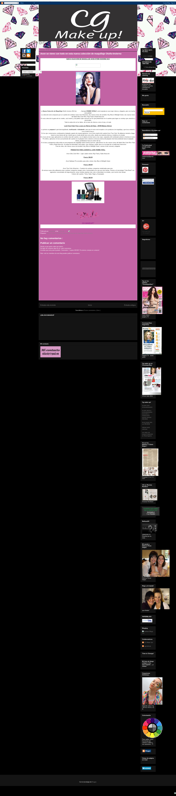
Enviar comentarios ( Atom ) (92, 310)
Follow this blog (148, 182)
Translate (29, 76)
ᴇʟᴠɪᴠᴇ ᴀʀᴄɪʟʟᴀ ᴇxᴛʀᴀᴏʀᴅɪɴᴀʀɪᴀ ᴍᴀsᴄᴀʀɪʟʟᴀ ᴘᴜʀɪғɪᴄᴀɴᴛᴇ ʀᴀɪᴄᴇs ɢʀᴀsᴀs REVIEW (147, 415)
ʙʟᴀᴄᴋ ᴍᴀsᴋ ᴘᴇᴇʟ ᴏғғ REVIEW (147, 423)
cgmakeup (147, 646)
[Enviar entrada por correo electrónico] (69, 231)
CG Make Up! (148, 642)
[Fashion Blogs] (147, 631)
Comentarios (149, 138)
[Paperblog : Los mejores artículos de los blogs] (147, 622)
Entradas (148, 135)
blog (143, 633)
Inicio (90, 305)
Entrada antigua (130, 305)
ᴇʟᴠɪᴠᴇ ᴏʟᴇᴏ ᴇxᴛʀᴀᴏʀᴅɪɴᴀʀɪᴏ (147, 406)
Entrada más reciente (48, 305)
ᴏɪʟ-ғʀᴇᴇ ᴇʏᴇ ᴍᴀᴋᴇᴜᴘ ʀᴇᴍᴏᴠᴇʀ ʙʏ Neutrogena (147, 434)
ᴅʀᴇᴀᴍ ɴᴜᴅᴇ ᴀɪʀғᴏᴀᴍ (146, 428)
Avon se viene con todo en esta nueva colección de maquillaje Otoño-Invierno (70, 233)
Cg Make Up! (145, 56)
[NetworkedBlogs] (148, 181)
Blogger (94, 782)
